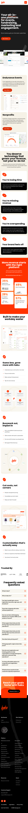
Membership (4, 751)
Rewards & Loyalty (5, 757)
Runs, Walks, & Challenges (18, 760)
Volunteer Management (20, 768)
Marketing (3, 747)
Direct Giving (18, 745)
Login (2, 720)
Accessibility (4, 804)
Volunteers (3, 755)
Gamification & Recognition (18, 771)
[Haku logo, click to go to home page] (3, 2)
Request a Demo (5, 722)
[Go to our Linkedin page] (5, 801)
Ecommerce (4, 749)
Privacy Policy (20, 804)
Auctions (17, 755)
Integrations (4, 745)
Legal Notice (11, 804)
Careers (18, 782)
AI (1, 743)
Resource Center (5, 780)
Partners (3, 759)
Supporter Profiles (19, 753)
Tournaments (18, 757)
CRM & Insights (5, 753)
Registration (4, 761)
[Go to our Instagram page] (2, 801)
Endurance (18, 720)
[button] (25, 2)
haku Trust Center (5, 807)
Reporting (17, 751)
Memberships (18, 766)
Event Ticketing (5, 763)
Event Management (6, 765)
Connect (18, 784)
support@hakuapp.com (6, 794)
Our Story (18, 780)
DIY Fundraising (19, 762)
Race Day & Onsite (5, 767)
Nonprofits (18, 722)
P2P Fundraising (19, 747)
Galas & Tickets (18, 743)
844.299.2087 (4, 792)
